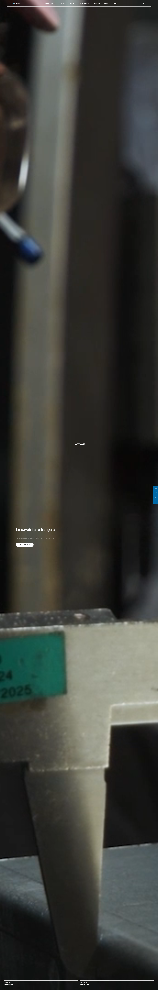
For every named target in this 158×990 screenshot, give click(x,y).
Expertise (72, 3)
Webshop (96, 3)
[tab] (41, 983)
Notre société (50, 3)
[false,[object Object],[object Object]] (17, 3)
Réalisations (84, 3)
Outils (106, 3)
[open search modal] (143, 3)
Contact (115, 3)
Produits (62, 3)
